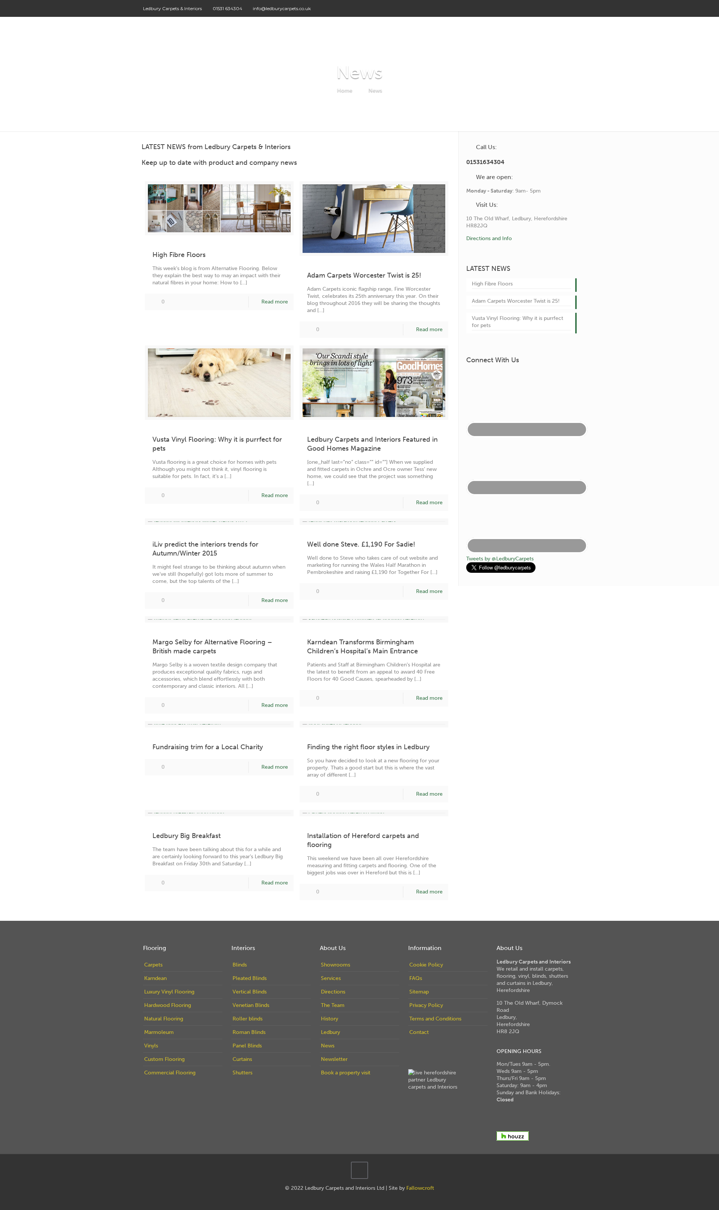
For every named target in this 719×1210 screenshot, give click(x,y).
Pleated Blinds (250, 978)
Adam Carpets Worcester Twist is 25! (364, 275)
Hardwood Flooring (167, 1005)
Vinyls (151, 1046)
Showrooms (335, 965)
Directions (333, 992)
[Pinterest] (562, 8)
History (329, 1019)
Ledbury (330, 1032)
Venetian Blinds (251, 1005)
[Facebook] (542, 8)
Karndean (155, 978)
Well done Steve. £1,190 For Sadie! (361, 544)
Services (331, 978)
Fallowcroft (420, 1188)
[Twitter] (552, 8)
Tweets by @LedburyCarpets (500, 559)
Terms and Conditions (435, 1019)
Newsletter (334, 1059)
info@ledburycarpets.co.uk (282, 8)
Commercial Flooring (169, 1073)
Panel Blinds (247, 1046)
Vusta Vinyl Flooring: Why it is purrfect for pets (517, 322)
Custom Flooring (164, 1059)
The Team (333, 1005)
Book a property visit (345, 1073)
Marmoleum (159, 1032)
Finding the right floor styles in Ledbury (368, 747)
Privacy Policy (426, 1005)
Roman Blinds (249, 1032)
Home (344, 90)
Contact (419, 1032)
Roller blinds (248, 1019)
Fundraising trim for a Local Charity (207, 747)
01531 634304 (227, 8)
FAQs (415, 978)
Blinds (240, 965)
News (375, 90)
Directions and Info (489, 238)
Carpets (153, 965)
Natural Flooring (163, 1019)
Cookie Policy (426, 965)
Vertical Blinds (250, 992)
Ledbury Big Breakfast (186, 836)
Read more (274, 302)
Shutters (242, 1073)
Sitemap (419, 992)
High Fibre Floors (179, 255)
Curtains (242, 1059)
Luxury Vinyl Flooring (169, 992)
